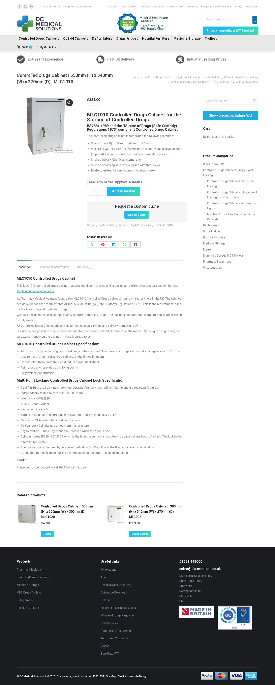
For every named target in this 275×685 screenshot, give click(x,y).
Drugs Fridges (127, 38)
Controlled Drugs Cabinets (39, 38)
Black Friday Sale (213, 164)
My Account (108, 569)
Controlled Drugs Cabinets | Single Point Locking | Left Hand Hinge (232, 195)
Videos (105, 646)
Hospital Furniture (156, 38)
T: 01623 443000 (47, 6)
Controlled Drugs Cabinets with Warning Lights (232, 206)
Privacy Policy (109, 623)
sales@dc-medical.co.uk (200, 569)
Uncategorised (212, 267)
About (105, 577)
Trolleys (211, 38)
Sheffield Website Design (132, 676)
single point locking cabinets (35, 291)
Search (254, 101)
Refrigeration (25, 600)
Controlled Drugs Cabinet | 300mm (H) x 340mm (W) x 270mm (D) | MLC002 (155, 511)
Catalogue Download (114, 592)
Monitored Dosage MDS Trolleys (223, 255)
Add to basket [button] (140, 534)
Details (48, 534)
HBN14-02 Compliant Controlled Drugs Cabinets (231, 217)
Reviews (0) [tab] (84, 267)
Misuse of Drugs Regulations (119, 615)
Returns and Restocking (116, 630)
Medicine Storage (187, 38)
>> (254, 21)
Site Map (111, 676)
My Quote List (48, 47)
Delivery (106, 600)
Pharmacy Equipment (217, 261)
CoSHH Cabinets (75, 38)
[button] (69, 102)
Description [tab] (24, 267)
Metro (207, 249)
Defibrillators (102, 38)
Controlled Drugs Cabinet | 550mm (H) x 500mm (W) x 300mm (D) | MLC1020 (67, 511)
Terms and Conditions (114, 638)
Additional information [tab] (54, 267)
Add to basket (123, 191)
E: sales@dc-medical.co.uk (75, 6)
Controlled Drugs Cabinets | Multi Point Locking (126, 225)
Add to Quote (137, 214)
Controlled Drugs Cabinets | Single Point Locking (228, 172)
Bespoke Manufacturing (116, 584)
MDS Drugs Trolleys (29, 592)
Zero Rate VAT (110, 653)
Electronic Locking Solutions (118, 607)
